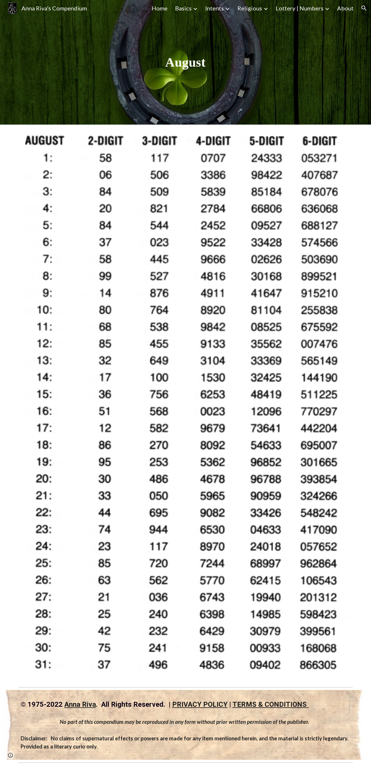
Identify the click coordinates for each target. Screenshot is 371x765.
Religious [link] (249, 8)
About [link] (345, 8)
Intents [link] (214, 8)
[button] (364, 8)
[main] (185, 62)
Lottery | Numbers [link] (299, 8)
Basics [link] (183, 8)
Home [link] (160, 8)
